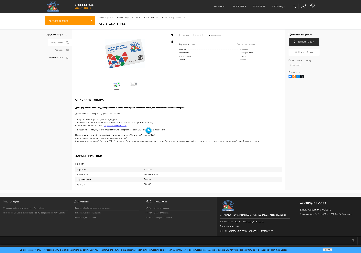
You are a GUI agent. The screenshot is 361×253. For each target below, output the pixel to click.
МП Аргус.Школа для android (157, 208)
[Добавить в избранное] (171, 35)
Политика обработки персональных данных (92, 208)
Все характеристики (246, 44)
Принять (327, 250)
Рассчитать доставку (301, 60)
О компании (219, 6)
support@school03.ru (319, 209)
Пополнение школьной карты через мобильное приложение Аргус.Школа (34, 213)
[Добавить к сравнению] (171, 41)
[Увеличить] (125, 53)
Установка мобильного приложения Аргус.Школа (24, 208)
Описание (58, 50)
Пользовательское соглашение (87, 213)
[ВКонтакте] (290, 76)
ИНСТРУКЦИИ (278, 6)
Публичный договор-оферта (85, 218)
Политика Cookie (279, 250)
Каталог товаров (59, 20)
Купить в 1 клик (305, 52)
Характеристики (56, 57)
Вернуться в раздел (54, 35)
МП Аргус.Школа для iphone (157, 213)
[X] (302, 76)
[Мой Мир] (298, 76)
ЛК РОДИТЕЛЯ (239, 6)
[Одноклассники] (294, 76)
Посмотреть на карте (229, 226)
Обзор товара (57, 42)
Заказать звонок (83, 8)
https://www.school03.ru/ (115, 125)
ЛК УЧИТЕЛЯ (259, 6)
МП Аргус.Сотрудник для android (159, 218)
